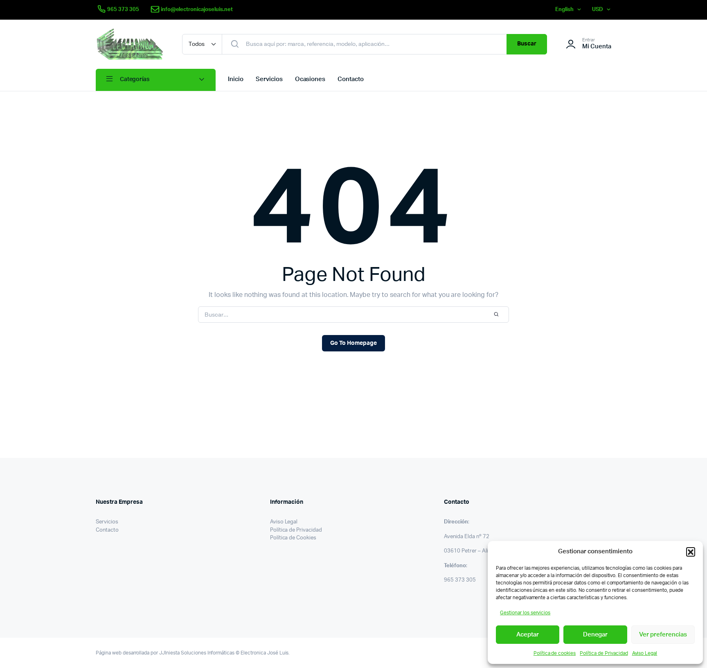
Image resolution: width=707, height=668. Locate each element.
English (564, 9)
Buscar (526, 44)
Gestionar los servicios (525, 612)
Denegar (595, 635)
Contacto (351, 79)
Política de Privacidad (604, 653)
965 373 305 (123, 9)
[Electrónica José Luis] (131, 44)
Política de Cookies (293, 538)
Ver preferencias (663, 635)
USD (597, 9)
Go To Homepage (353, 343)
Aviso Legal (644, 653)
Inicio (235, 79)
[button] (691, 552)
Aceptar (527, 635)
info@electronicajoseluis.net (197, 9)
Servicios (269, 79)
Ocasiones (310, 79)
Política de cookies (555, 653)
